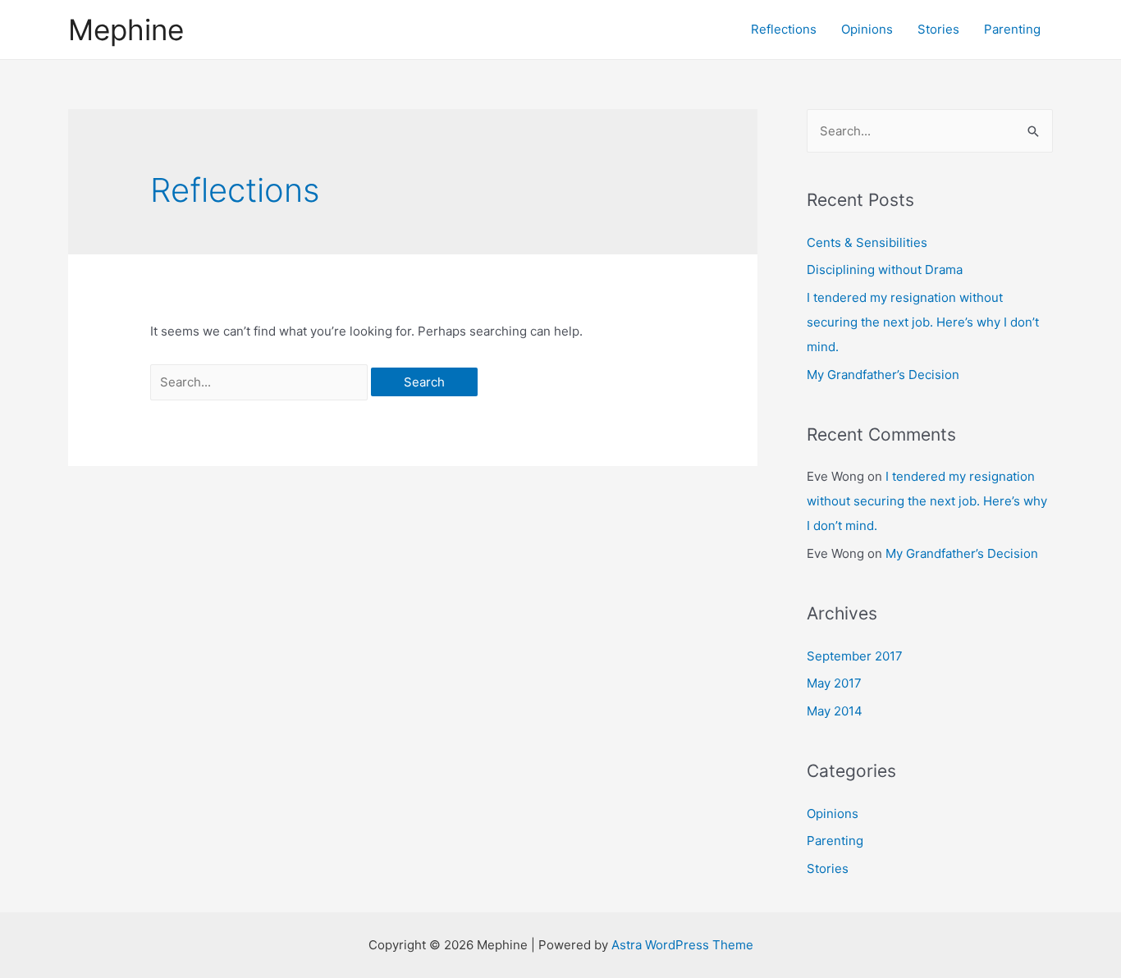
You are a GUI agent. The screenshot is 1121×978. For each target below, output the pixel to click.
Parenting (1012, 29)
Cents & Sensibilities (867, 242)
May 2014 (834, 711)
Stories (938, 29)
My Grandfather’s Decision (883, 374)
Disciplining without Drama (885, 269)
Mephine (126, 29)
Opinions (867, 29)
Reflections (784, 29)
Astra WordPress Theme (682, 945)
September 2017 (855, 656)
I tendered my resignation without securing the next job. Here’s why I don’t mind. (923, 322)
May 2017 (834, 683)
